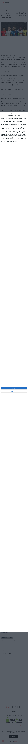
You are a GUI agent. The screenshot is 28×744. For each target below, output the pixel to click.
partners (8, 117)
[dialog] (14, 372)
